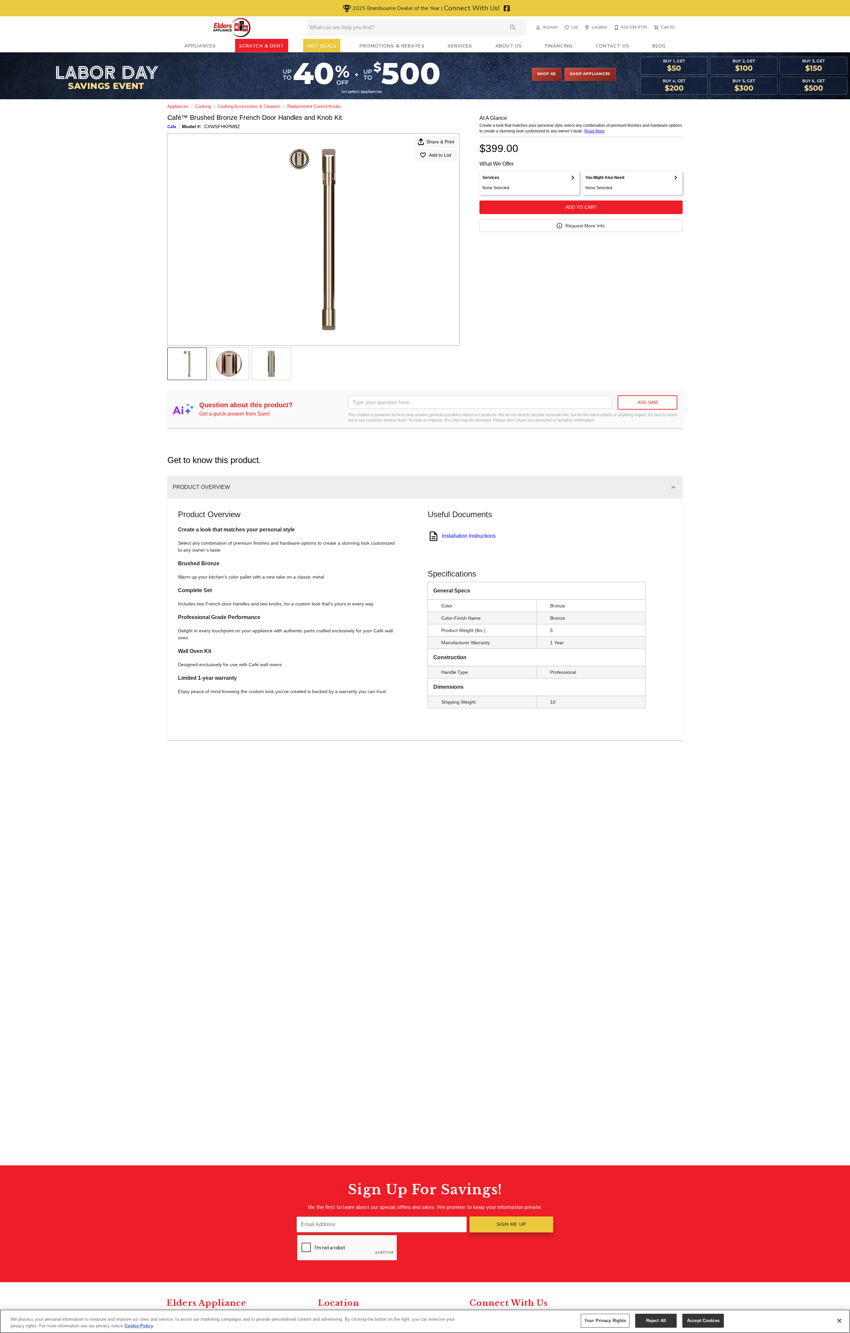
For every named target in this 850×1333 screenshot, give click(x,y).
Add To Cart (581, 207)
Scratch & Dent (261, 46)
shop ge (546, 74)
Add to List (440, 155)
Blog (659, 46)
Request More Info (585, 225)
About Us (508, 46)
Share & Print (440, 141)
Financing (558, 46)
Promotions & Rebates (392, 46)
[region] (425, 1321)
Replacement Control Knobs (314, 106)
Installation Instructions (469, 536)
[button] (538, 28)
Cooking (203, 106)
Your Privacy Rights (605, 1320)
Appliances (200, 46)
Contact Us (612, 46)
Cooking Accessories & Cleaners (249, 106)
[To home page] (232, 28)
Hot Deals (321, 46)
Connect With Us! (472, 8)
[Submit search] (513, 28)
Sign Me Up (511, 1224)
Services (460, 46)
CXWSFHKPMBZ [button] (222, 126)
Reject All (656, 1320)
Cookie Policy (139, 1325)
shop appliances (590, 74)
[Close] (839, 1320)
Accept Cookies (703, 1320)
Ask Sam (648, 402)
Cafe (171, 126)
